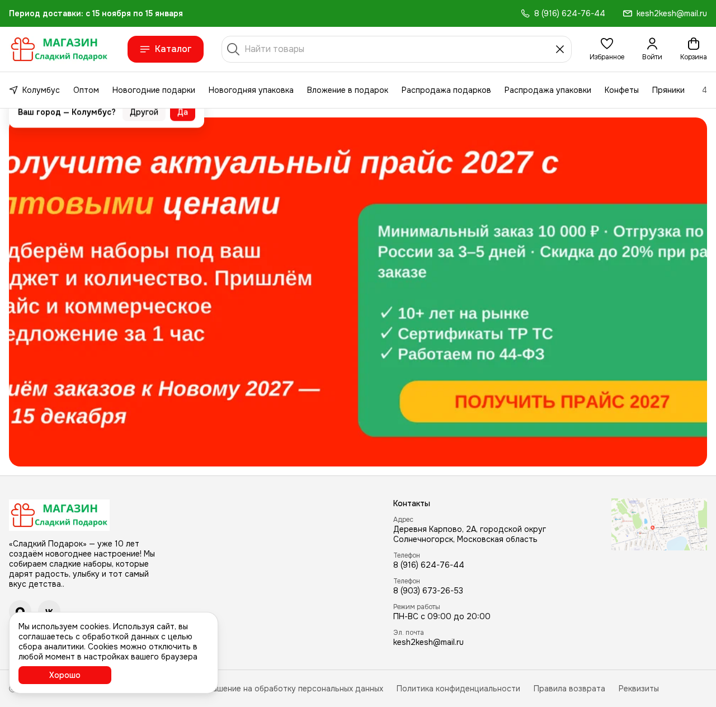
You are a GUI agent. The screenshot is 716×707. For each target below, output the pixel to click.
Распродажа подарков (446, 90)
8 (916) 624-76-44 (428, 565)
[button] (607, 49)
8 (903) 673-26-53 (428, 591)
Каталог (173, 49)
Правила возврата (569, 689)
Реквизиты (639, 689)
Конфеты (622, 90)
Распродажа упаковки (548, 90)
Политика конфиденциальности (458, 689)
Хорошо (65, 675)
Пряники (668, 90)
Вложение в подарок (347, 90)
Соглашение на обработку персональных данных (288, 689)
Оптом (86, 90)
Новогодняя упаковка (251, 90)
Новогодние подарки (153, 90)
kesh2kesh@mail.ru (428, 642)
